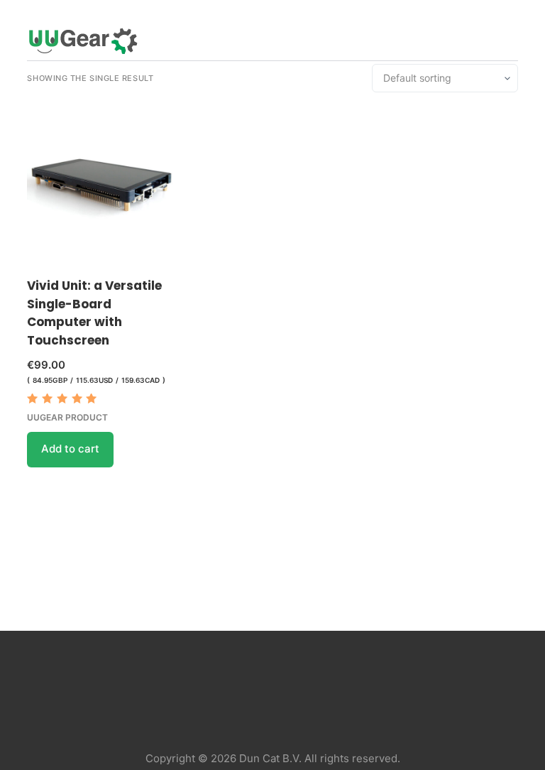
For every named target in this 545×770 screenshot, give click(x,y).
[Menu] (511, 41)
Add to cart (70, 448)
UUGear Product (67, 417)
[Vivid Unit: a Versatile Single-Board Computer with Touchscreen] (101, 184)
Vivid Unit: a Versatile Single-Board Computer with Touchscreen (94, 313)
